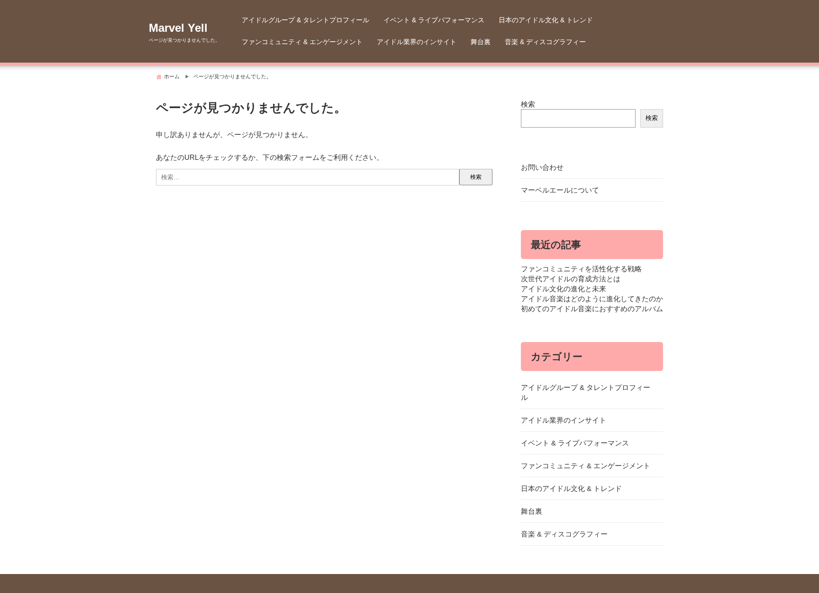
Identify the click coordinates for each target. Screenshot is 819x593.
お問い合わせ (542, 167)
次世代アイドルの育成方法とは (570, 279)
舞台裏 (481, 42)
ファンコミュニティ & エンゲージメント (302, 42)
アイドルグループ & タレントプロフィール (305, 20)
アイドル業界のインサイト (416, 42)
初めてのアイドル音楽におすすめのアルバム (592, 309)
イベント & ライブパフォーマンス (433, 20)
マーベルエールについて (560, 190)
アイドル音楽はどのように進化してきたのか (592, 299)
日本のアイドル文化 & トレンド (546, 20)
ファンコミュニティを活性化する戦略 (581, 269)
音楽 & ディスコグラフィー (545, 42)
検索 (528, 104)
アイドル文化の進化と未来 (563, 289)
